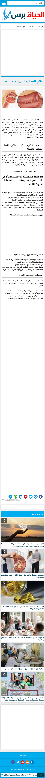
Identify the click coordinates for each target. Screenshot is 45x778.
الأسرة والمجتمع (29, 26)
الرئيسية (40, 26)
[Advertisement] (22, 52)
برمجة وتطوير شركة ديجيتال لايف (23, 769)
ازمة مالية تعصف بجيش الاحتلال (23, 775)
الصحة (18, 26)
